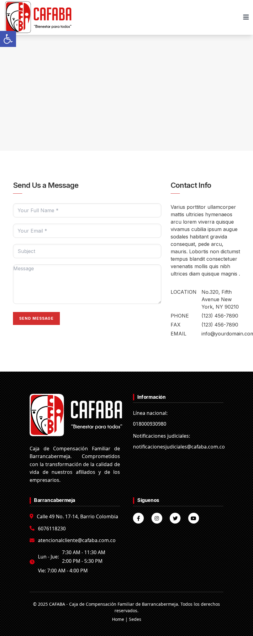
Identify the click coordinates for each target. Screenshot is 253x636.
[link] (8, 39)
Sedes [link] (135, 619)
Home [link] (118, 619)
